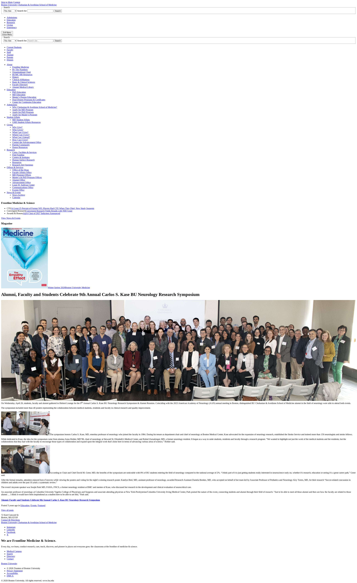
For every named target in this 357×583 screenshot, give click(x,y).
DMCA (10, 576)
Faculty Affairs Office (22, 172)
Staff (9, 52)
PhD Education (19, 92)
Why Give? (17, 127)
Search (10, 554)
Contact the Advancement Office (26, 142)
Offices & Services (15, 167)
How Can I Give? (20, 140)
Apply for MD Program (22, 110)
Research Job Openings (22, 165)
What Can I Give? (20, 132)
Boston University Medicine (77, 287)
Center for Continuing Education (26, 102)
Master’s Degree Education (24, 97)
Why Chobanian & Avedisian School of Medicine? (34, 107)
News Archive (18, 195)
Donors (10, 60)
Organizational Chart (21, 72)
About (9, 64)
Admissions (12, 17)
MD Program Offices (21, 175)
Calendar (16, 197)
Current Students (14, 47)
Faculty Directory (20, 84)
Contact (10, 559)
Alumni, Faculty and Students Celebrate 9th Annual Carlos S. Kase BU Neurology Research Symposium (50, 500)
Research (11, 22)
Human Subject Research (23, 160)
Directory (11, 556)
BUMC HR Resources (22, 74)
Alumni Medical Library (23, 87)
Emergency (12, 27)
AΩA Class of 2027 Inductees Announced (41, 213)
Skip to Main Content (10, 2)
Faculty (10, 50)
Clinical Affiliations (20, 79)
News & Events (14, 192)
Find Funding (18, 155)
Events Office (18, 190)
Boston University (9, 563)
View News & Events (10, 218)
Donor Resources (20, 147)
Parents (10, 57)
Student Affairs (13, 117)
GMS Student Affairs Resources (26, 122)
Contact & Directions (10, 520)
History (15, 77)
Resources (16, 162)
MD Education (18, 94)
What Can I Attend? (21, 137)
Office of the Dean (20, 170)
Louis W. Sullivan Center (23, 185)
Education (11, 20)
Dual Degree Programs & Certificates (28, 100)
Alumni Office (18, 180)
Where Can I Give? (20, 135)
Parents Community (21, 145)
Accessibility (12, 573)
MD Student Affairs (21, 120)
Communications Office (22, 187)
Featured (41, 505)
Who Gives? (17, 130)
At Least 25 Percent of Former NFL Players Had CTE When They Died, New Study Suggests (52, 208)
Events (34, 505)
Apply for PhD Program (23, 112)
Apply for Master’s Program (24, 115)
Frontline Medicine (20, 67)
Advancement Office (21, 182)
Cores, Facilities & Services (24, 152)
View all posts (7, 510)
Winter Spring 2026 (56, 287)
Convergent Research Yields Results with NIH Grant (49, 211)
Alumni (10, 55)
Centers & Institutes (21, 157)
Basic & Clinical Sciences (23, 82)
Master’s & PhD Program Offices (27, 177)
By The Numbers (20, 69)
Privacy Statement (15, 571)
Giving (10, 25)
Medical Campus (14, 551)
